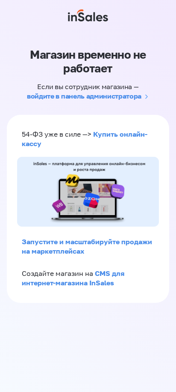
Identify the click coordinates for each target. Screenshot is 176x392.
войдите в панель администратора (84, 96)
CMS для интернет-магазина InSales (73, 278)
